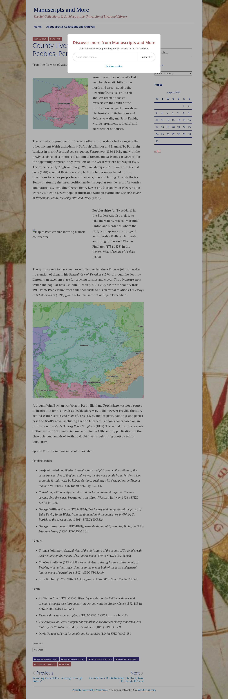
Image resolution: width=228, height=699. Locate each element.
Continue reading (114, 65)
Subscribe (146, 57)
